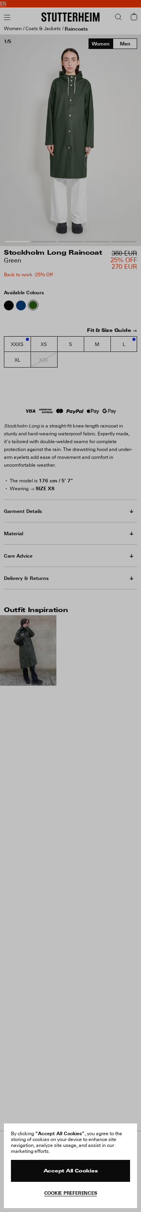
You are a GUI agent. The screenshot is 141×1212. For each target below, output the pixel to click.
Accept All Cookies (70, 1171)
